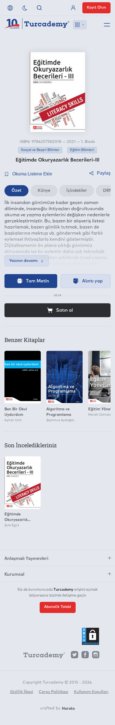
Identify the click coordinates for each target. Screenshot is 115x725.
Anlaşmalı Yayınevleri (26, 558)
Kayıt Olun (96, 7)
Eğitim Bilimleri (82, 150)
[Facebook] (85, 656)
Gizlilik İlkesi (21, 692)
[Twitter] (74, 656)
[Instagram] (95, 656)
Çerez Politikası (53, 692)
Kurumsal (14, 573)
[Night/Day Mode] (25, 8)
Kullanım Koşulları (91, 692)
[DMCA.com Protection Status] (90, 636)
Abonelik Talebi (57, 607)
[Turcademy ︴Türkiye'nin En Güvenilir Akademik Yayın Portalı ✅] (37, 24)
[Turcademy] (42, 656)
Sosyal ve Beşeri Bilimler (40, 150)
